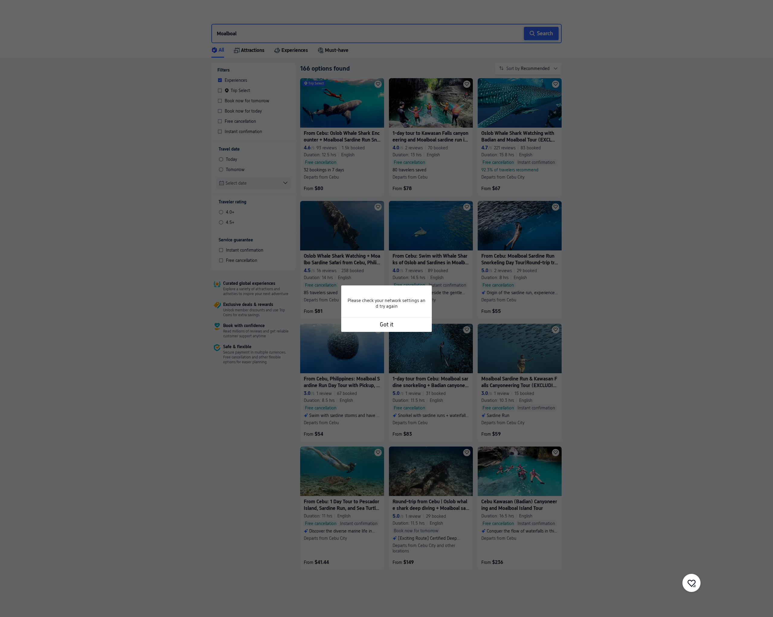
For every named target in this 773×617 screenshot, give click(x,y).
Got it (386, 324)
